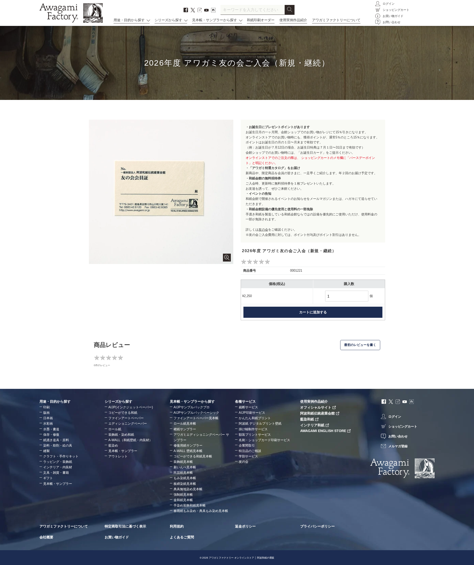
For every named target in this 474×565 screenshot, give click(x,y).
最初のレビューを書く (360, 345)
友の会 (263, 229)
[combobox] (252, 10)
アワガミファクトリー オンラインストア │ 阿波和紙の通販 (241, 557)
